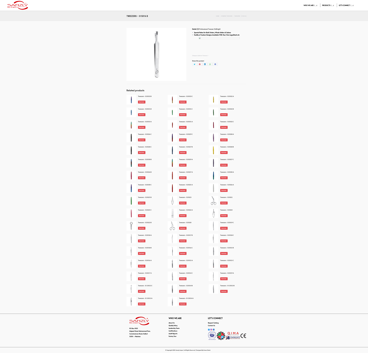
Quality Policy (173, 325)
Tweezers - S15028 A (227, 134)
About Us (172, 323)
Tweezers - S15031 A (186, 121)
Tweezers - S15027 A (186, 172)
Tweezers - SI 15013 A (145, 298)
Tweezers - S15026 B (145, 172)
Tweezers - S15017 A (145, 273)
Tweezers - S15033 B (145, 96)
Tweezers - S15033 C (186, 96)
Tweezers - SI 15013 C (145, 285)
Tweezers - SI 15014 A (186, 298)
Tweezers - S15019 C (227, 222)
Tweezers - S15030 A (227, 172)
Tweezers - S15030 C (145, 185)
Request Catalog (213, 323)
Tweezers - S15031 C (186, 109)
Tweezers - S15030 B (145, 159)
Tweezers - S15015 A (186, 260)
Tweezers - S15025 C (145, 210)
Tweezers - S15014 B (186, 285)
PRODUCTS (326, 5)
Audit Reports (173, 333)
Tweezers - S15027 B (186, 147)
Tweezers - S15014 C (186, 273)
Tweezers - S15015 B (227, 248)
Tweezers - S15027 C (227, 159)
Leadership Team (174, 328)
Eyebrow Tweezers (203, 55)
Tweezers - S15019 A (227, 273)
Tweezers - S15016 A (145, 260)
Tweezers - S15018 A (145, 235)
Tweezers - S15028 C (145, 147)
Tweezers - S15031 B (145, 109)
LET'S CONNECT (344, 5)
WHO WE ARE (309, 5)
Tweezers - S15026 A (227, 185)
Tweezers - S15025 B (145, 197)
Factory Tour (172, 336)
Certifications (173, 331)
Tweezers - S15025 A (186, 185)
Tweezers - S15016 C (186, 248)
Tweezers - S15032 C (227, 121)
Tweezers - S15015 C (227, 260)
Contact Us (211, 325)
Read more (141, 102)
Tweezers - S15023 (185, 197)
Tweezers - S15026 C (145, 134)
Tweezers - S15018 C (227, 235)
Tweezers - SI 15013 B (227, 285)
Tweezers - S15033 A (145, 121)
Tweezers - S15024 (226, 210)
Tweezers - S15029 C (186, 134)
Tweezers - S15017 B (186, 235)
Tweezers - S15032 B (227, 109)
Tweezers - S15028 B (227, 147)
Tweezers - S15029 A (186, 159)
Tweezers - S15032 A (227, 96)
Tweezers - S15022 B (145, 222)
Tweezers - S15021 (226, 197)
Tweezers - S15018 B (145, 248)
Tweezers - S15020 (185, 222)
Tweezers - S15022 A (186, 210)
